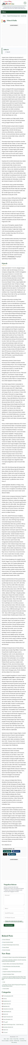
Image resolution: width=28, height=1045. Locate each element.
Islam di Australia (6, 950)
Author (8, 1038)
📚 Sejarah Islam (5, 1003)
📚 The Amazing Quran (6, 996)
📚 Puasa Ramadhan (6, 1019)
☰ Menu (3, 12)
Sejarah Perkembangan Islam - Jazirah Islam (17, 15)
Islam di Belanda (6, 939)
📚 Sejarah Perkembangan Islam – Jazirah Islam (12, 1024)
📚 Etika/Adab (5, 1006)
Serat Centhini (6, 988)
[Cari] (25, 3)
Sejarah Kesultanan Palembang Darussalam (12, 971)
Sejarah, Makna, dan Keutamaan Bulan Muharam (13, 963)
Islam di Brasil (6, 947)
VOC (4, 982)
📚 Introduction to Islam (6, 1009)
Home (4, 15)
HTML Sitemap (14, 1042)
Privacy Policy (16, 1038)
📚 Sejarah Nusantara (6, 1016)
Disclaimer (11, 1040)
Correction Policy (23, 1040)
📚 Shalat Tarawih (5, 1011)
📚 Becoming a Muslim (6, 1027)
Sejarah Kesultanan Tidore (8, 974)
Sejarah (8, 52)
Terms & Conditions (5, 1040)
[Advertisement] (14, 32)
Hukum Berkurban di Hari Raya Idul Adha (11, 966)
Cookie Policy (21, 1038)
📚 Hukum (4, 1029)
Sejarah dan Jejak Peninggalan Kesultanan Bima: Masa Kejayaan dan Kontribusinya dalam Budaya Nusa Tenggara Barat (14, 978)
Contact (11, 1038)
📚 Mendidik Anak (5, 1001)
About (5, 1038)
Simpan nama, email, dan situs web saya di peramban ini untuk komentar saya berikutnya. (14, 921)
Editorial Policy (16, 1040)
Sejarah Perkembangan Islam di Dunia (11, 944)
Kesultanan (5, 969)
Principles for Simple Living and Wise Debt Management (14, 957)
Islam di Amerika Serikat (8, 942)
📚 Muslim (4, 1014)
